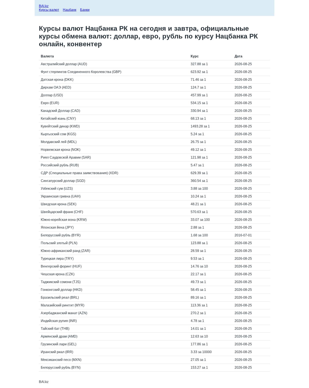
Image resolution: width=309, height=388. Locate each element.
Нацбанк (69, 10)
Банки (85, 10)
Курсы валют (49, 10)
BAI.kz (44, 6)
